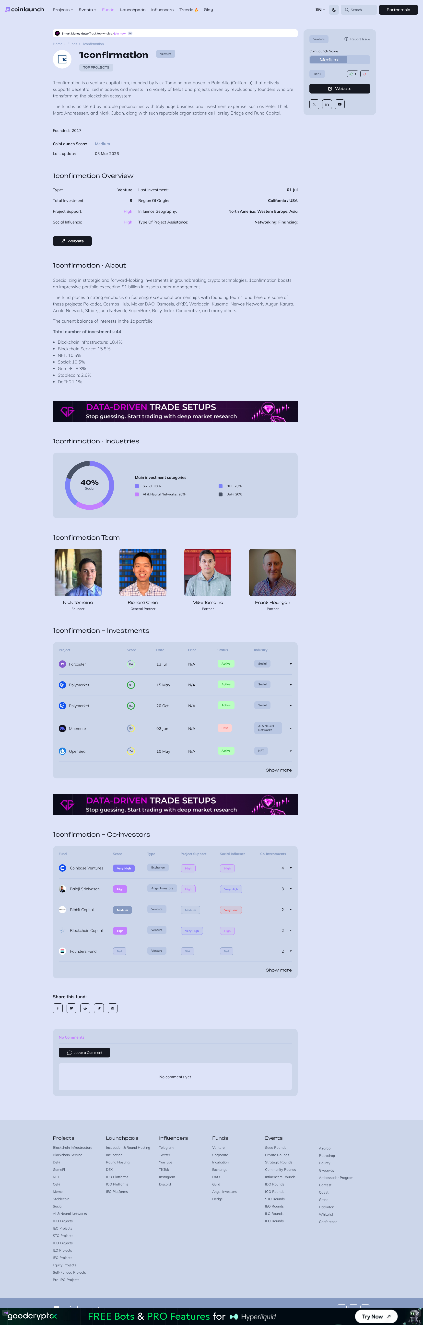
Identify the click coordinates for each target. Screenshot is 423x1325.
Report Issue (360, 39)
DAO (216, 1177)
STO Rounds (275, 1199)
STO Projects (63, 1235)
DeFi (56, 1162)
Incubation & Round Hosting (128, 1147)
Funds (108, 10)
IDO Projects (63, 1221)
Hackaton (326, 1207)
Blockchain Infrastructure (72, 1147)
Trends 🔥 (188, 10)
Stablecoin (61, 1199)
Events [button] (86, 10)
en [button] (319, 10)
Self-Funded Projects (69, 1272)
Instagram (167, 1177)
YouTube (166, 1162)
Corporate (220, 1155)
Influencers (162, 10)
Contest (325, 1185)
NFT (261, 750)
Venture (319, 39)
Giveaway (326, 1170)
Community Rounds (280, 1169)
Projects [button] (61, 10)
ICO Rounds (274, 1191)
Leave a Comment (87, 1052)
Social (262, 663)
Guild (216, 1184)
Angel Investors (162, 888)
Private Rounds (277, 1155)
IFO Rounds (274, 1221)
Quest (324, 1192)
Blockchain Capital (86, 930)
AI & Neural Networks (266, 728)
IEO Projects (62, 1228)
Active (226, 663)
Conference (328, 1221)
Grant (323, 1199)
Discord (165, 1184)
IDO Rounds (274, 1184)
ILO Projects (62, 1250)
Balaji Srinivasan (85, 888)
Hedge (217, 1199)
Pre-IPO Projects (66, 1280)
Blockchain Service (67, 1155)
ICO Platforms (117, 1184)
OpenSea (77, 751)
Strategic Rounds (278, 1162)
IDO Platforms (117, 1177)
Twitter (164, 1155)
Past (225, 728)
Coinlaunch (24, 9)
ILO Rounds (274, 1213)
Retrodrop (327, 1155)
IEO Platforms (117, 1191)
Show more (279, 770)
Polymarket (79, 684)
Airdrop (324, 1148)
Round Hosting (117, 1162)
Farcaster (77, 664)
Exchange (158, 867)
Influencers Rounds (280, 1177)
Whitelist (326, 1214)
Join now (120, 33)
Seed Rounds (275, 1147)
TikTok (164, 1169)
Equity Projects (64, 1265)
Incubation (114, 1155)
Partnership (398, 10)
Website (343, 88)
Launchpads (132, 10)
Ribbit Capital (82, 909)
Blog (208, 10)
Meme (58, 1191)
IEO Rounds (274, 1206)
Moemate (77, 728)
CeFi (56, 1184)
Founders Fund (83, 951)
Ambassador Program (336, 1177)
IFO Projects (62, 1257)
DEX (109, 1169)
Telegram (166, 1147)
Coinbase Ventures (86, 868)
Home (57, 44)
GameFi (59, 1169)
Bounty (324, 1163)
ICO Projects (63, 1243)
